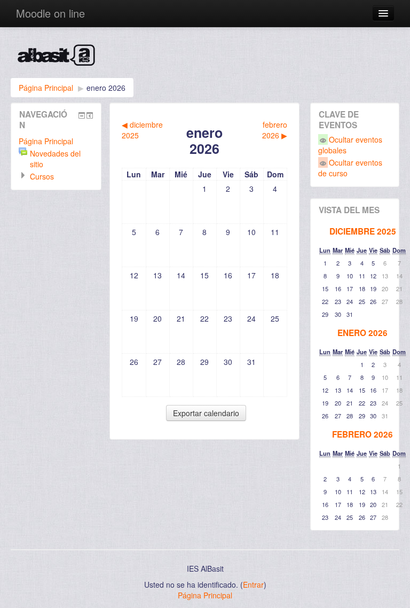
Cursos (42, 176)
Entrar (253, 584)
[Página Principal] (205, 58)
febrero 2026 (362, 434)
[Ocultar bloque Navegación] (81, 115)
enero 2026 (105, 87)
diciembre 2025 (362, 231)
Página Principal (46, 87)
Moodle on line (50, 13)
